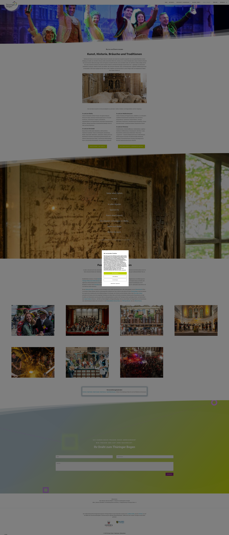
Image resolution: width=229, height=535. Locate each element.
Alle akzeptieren (115, 273)
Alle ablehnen (115, 276)
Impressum (118, 283)
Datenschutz (113, 283)
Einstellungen (115, 279)
